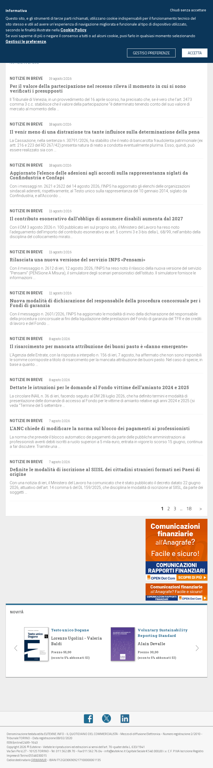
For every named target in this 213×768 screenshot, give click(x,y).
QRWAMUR (39, 760)
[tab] (106, 611)
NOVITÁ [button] (16, 612)
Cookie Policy (73, 30)
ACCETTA (195, 53)
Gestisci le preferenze (26, 41)
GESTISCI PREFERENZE (151, 53)
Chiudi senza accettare (188, 10)
